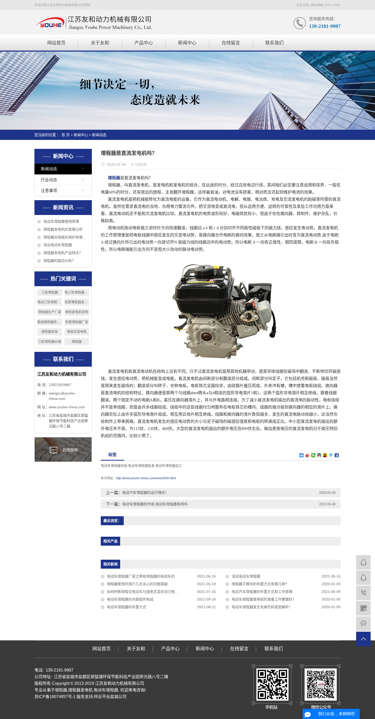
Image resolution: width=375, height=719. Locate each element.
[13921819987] (363, 593)
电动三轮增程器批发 (49, 302)
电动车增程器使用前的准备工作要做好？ (264, 599)
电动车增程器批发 (141, 466)
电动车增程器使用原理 (61, 221)
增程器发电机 (80, 690)
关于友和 (100, 42)
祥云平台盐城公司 (110, 696)
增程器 (77, 341)
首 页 (65, 135)
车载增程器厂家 (76, 322)
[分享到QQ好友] (319, 455)
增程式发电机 (77, 331)
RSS (329, 5)
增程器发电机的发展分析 (63, 229)
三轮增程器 (49, 292)
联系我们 (274, 42)
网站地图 (317, 5)
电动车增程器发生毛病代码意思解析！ (262, 607)
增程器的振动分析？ (59, 261)
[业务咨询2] (363, 577)
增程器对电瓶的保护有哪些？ (66, 237)
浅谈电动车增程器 (57, 245)
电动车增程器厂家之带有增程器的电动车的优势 (144, 576)
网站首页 (56, 42)
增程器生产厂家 (49, 312)
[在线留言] (363, 623)
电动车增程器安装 (114, 466)
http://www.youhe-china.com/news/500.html (146, 478)
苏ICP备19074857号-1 (55, 696)
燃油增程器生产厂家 (49, 322)
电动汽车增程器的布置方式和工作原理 (262, 592)
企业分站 (302, 5)
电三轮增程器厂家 (77, 292)
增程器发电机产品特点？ (63, 253)
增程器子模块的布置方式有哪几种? (259, 584)
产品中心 (143, 42)
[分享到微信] (313, 455)
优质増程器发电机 (77, 302)
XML (337, 5)
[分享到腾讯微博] (331, 455)
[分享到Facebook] (337, 455)
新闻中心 (187, 42)
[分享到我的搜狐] (325, 455)
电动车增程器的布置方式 (126, 607)
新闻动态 (99, 135)
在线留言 (231, 42)
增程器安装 (49, 331)
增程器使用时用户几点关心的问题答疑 (137, 584)
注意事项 (49, 190)
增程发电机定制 (76, 312)
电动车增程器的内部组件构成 (130, 599)
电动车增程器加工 (168, 466)
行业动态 (49, 180)
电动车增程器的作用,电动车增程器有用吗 (155, 504)
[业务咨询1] (363, 562)
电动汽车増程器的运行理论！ (145, 492)
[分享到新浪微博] (307, 455)
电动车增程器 (106, 690)
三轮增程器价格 (49, 341)
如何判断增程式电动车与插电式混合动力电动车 (144, 592)
